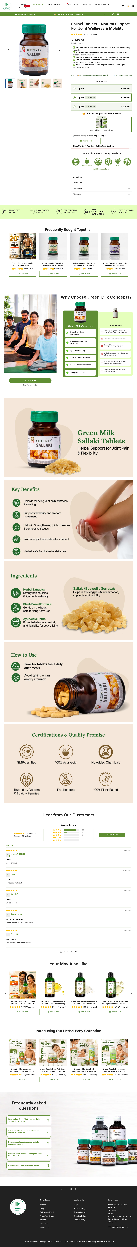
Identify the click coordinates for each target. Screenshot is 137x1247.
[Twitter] (61, 1189)
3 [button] (67, 952)
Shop (42, 1208)
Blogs (76, 1205)
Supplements (36, 4)
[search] (123, 6)
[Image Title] (104, 14)
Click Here (112, 1210)
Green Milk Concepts (38, 1241)
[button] (77, 34)
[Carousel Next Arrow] (59, 50)
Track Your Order (47, 1216)
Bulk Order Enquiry (47, 1212)
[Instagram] (70, 1189)
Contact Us (44, 1227)
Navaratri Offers (24, 8)
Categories (22, 4)
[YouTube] (75, 1189)
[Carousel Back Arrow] (8, 50)
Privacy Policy (79, 1208)
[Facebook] (66, 1189)
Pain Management (101, 4)
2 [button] (64, 952)
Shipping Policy (80, 1216)
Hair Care (85, 4)
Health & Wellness (54, 4)
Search (43, 1205)
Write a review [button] (112, 835)
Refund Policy (79, 1220)
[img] (11, 850)
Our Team (44, 1224)
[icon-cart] (132, 6)
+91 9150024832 (120, 1205)
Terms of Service (80, 1212)
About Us (44, 1220)
